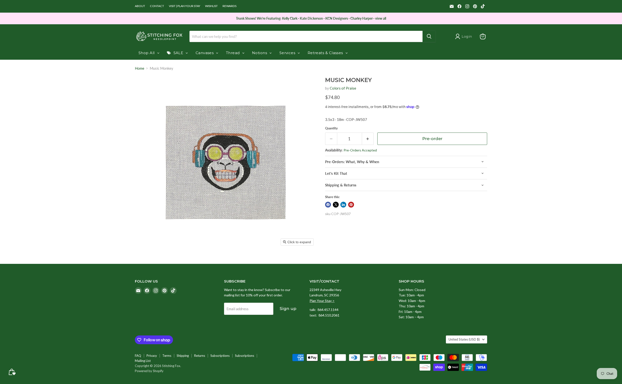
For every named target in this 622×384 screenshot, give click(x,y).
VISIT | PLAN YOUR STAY (184, 6)
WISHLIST (211, 6)
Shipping (183, 356)
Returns (199, 356)
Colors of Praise (343, 88)
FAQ (138, 356)
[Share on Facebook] (328, 205)
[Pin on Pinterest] (351, 205)
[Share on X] (336, 205)
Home (139, 68)
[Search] (429, 36)
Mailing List (143, 361)
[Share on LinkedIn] (343, 205)
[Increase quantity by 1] (368, 139)
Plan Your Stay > (322, 301)
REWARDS (229, 6)
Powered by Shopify (149, 371)
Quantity (331, 128)
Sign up (288, 308)
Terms (166, 356)
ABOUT (140, 6)
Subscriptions (220, 356)
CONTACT (157, 6)
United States (464, 339)
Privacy (152, 356)
